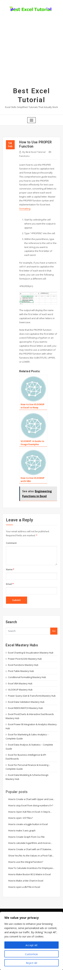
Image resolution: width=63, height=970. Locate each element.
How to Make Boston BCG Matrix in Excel (29, 874)
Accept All (31, 945)
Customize (31, 954)
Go (53, 630)
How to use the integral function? (25, 861)
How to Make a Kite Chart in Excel (25, 880)
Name (10, 569)
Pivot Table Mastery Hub (21, 671)
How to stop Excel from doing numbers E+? (30, 805)
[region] (31, 941)
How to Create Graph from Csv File (26, 836)
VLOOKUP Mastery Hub (20, 689)
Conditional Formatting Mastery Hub (27, 677)
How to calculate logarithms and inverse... (30, 843)
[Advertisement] (31, 53)
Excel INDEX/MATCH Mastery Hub (25, 708)
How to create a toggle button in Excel (28, 824)
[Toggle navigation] (31, 120)
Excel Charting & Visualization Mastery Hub (30, 652)
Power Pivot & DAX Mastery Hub (25, 658)
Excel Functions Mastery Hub (23, 664)
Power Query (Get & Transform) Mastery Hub (32, 695)
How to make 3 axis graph (22, 830)
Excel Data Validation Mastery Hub (26, 701)
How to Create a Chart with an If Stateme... (30, 849)
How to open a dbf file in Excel (24, 887)
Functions (24, 156)
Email (10, 584)
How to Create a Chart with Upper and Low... (31, 799)
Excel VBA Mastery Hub (20, 683)
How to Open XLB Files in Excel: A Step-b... (30, 811)
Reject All (31, 963)
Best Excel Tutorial (34, 152)
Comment (11, 542)
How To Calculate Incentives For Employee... (31, 868)
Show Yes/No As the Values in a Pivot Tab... (31, 855)
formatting (24, 208)
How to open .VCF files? (20, 817)
